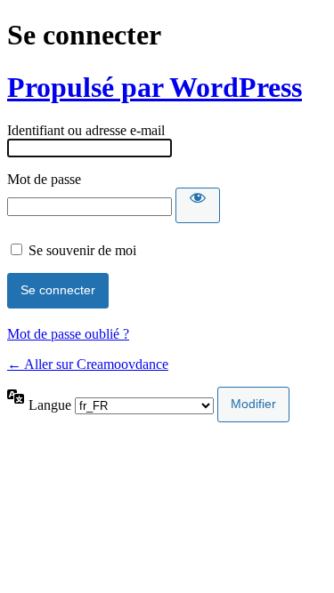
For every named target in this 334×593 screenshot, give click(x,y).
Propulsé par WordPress (154, 87)
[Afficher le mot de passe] (197, 205)
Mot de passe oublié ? (68, 333)
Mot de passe (44, 179)
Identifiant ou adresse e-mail (86, 130)
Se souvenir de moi (82, 250)
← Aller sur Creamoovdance (87, 364)
